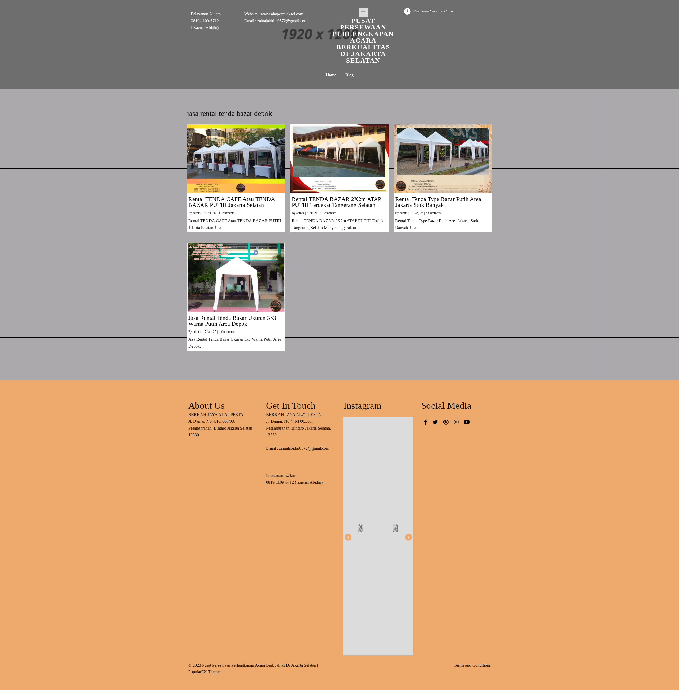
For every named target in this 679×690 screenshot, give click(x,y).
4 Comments (226, 213)
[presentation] (348, 537)
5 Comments (434, 213)
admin (197, 213)
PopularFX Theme (204, 672)
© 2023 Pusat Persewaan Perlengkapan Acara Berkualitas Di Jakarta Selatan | (253, 665)
